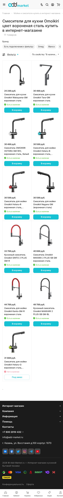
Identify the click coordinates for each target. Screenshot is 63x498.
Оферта (30, 484)
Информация (9, 416)
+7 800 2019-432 (11, 432)
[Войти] (52, 4)
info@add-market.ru (12, 437)
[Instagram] (25, 451)
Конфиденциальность (13, 484)
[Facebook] (12, 451)
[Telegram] (31, 451)
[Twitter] (18, 451)
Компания (8, 411)
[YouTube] (37, 451)
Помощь (7, 421)
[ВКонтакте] (5, 451)
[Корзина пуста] (58, 4)
